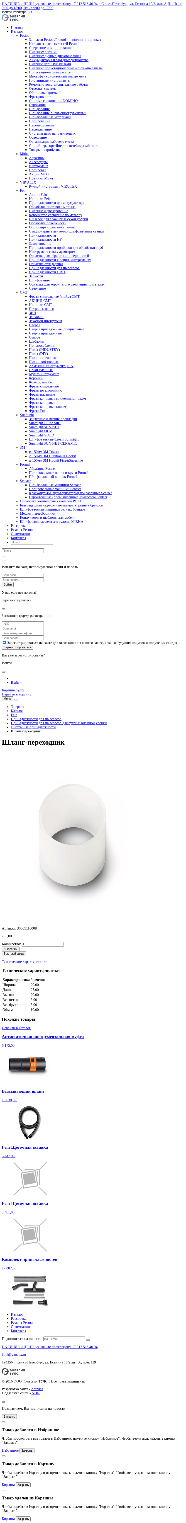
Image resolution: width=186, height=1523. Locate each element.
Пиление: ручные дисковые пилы (55, 56)
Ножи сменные (41, 370)
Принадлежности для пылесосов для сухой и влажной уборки (59, 723)
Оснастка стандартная (46, 264)
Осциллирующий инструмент (52, 227)
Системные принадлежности (33, 727)
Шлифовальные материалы (50, 117)
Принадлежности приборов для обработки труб (66, 247)
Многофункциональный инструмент (57, 76)
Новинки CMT (40, 305)
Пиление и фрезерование (48, 211)
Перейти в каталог (16, 1028)
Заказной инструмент (45, 321)
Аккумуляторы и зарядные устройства (58, 60)
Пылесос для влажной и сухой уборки (58, 219)
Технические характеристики (24, 962)
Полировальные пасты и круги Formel (58, 473)
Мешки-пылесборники (37, 513)
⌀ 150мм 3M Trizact (44, 452)
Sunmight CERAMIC (45, 423)
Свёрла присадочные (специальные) (57, 329)
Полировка (37, 170)
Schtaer (25, 481)
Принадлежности (42, 235)
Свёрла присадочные (45, 333)
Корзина (8, 1485)
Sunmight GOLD (41, 435)
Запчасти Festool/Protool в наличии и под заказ (65, 39)
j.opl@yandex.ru (14, 1354)
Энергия (17, 707)
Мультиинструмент (44, 374)
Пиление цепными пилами (50, 64)
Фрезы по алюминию (45, 390)
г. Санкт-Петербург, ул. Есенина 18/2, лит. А (132, 4)
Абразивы (36, 158)
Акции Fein (38, 194)
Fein (23, 190)
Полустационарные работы (50, 72)
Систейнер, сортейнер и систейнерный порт (63, 146)
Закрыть (9, 1416)
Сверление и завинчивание (50, 48)
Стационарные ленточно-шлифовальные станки (66, 231)
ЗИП (32, 313)
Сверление (37, 288)
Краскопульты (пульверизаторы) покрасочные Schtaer (70, 493)
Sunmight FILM (40, 431)
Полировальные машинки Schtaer (55, 489)
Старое (34, 337)
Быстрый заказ (14, 953)
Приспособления (42, 345)
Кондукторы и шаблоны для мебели (48, 517)
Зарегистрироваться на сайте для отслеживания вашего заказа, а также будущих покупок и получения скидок (92, 643)
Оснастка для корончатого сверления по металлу (67, 284)
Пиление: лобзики (43, 52)
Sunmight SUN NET (44, 427)
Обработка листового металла (52, 207)
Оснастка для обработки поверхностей (59, 256)
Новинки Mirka (41, 178)
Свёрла (34, 325)
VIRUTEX (28, 182)
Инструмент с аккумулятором (52, 252)
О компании (20, 534)
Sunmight (27, 415)
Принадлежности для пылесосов (54, 268)
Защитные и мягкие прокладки (53, 419)
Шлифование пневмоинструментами (57, 113)
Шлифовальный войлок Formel (53, 477)
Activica (37, 1389)
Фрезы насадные (42, 394)
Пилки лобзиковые (44, 362)
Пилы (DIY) (38, 354)
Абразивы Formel (42, 468)
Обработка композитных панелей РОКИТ (52, 501)
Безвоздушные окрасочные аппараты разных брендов (61, 505)
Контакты (18, 538)
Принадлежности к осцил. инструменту (60, 260)
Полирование (39, 121)
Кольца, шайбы (41, 382)
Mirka (24, 154)
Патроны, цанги (41, 309)
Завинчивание (40, 243)
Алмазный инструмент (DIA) (51, 366)
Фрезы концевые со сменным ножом (57, 398)
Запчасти (36, 276)
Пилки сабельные (42, 358)
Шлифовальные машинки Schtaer (55, 485)
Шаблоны (36, 341)
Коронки (36, 378)
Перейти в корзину (16, 694)
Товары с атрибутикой (46, 150)
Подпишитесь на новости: (22, 1339)
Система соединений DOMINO (53, 101)
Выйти (16, 682)
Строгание (37, 105)
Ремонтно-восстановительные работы (58, 84)
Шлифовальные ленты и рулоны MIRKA (51, 521)
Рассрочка (19, 526)
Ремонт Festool (22, 530)
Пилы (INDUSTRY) (44, 349)
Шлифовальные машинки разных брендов (53, 509)
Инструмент (38, 166)
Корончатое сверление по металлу (55, 215)
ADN (36, 1393)
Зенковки (36, 317)
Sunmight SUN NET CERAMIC (53, 443)
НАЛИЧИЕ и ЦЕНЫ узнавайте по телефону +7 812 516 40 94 (50, 4)
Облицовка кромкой (45, 92)
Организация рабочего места (51, 141)
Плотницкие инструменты (49, 80)
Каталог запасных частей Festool (54, 44)
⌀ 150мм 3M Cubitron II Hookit (52, 456)
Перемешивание (41, 125)
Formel (25, 464)
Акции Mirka (39, 174)
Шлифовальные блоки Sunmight (53, 439)
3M (22, 447)
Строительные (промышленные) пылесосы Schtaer (68, 497)
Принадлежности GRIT (47, 272)
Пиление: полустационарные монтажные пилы (66, 68)
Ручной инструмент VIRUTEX (53, 186)
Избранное (10, 1450)
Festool (25, 35)
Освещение (38, 137)
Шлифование (39, 109)
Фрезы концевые (42, 402)
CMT (24, 292)
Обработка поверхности (47, 223)
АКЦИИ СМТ (40, 301)
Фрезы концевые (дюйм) (48, 407)
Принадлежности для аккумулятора (56, 203)
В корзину (10, 949)
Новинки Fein (40, 199)
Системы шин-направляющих (52, 133)
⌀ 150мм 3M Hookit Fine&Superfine (56, 460)
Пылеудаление (40, 129)
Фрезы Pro (37, 411)
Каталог (17, 31)
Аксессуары (38, 162)
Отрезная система (42, 88)
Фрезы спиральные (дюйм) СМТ (54, 296)
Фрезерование (40, 97)
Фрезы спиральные (44, 386)
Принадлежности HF (45, 239)
